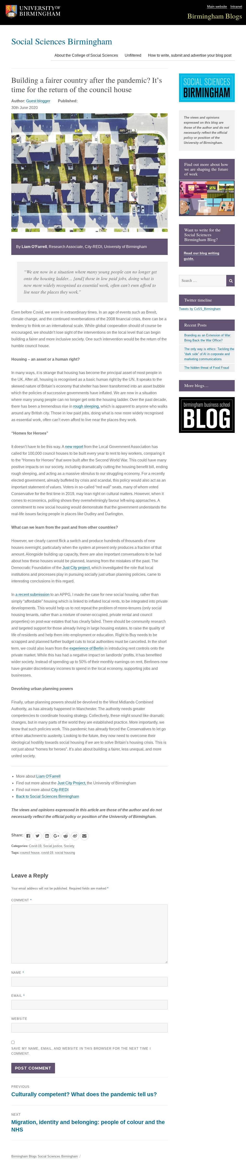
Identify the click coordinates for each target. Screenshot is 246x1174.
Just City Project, (72, 783)
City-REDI (59, 790)
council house (29, 852)
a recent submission (32, 595)
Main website (217, 6)
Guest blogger (38, 101)
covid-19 (47, 852)
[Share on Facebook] (28, 836)
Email (18, 996)
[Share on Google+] (56, 836)
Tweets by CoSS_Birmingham (200, 309)
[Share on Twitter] (37, 836)
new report (74, 447)
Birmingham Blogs (214, 15)
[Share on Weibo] (75, 836)
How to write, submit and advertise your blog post (189, 55)
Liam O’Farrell (48, 776)
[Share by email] (84, 836)
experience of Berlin (86, 648)
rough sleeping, (86, 406)
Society (69, 846)
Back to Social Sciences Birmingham (47, 796)
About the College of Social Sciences (86, 55)
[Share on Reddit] (66, 836)
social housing (65, 852)
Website (19, 1019)
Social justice (52, 846)
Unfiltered (133, 55)
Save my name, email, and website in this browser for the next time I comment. (81, 1051)
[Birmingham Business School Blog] (207, 415)
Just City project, (76, 568)
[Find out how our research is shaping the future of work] (207, 198)
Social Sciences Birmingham (61, 41)
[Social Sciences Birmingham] (207, 87)
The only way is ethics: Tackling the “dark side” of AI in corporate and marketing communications (209, 354)
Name (17, 972)
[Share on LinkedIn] (47, 836)
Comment (21, 900)
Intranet (236, 6)
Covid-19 (35, 846)
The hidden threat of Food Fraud (206, 367)
